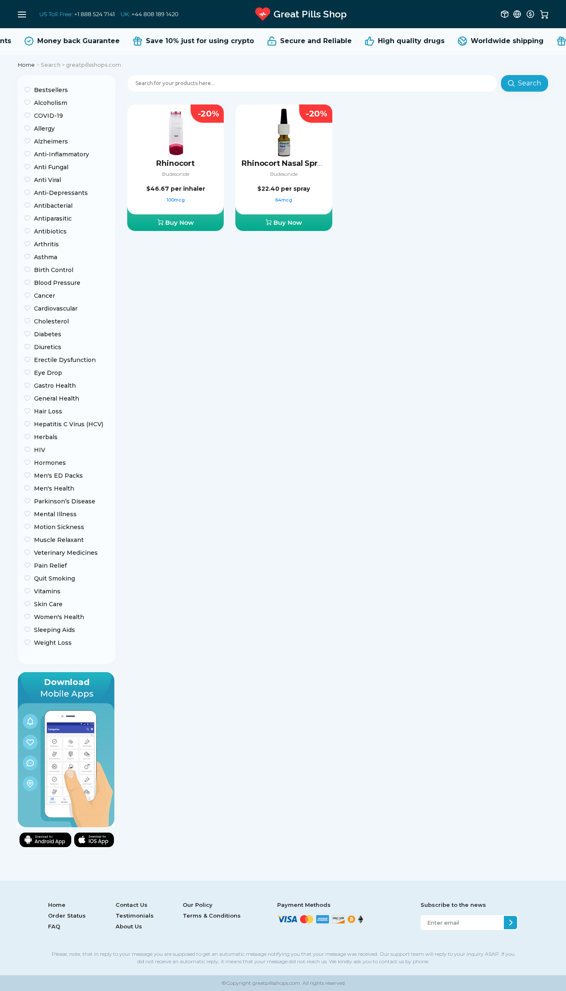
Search (529, 83)
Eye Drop (48, 372)
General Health (56, 398)
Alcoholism (50, 103)
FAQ (54, 926)
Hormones (50, 462)
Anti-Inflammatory (61, 154)
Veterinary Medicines (66, 552)
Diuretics (47, 347)
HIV (39, 450)
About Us (129, 926)
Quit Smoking (54, 578)
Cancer (44, 295)
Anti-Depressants (61, 192)
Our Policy (198, 904)
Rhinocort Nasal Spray (284, 163)
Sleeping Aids (54, 630)
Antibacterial (53, 205)
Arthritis (46, 244)
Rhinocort (175, 163)
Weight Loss (53, 642)
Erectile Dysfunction (65, 360)
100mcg (176, 200)
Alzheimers (51, 141)
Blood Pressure (57, 282)
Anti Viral (47, 180)
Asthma (45, 257)
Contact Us (132, 904)
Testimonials (135, 915)
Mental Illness (55, 514)
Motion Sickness (59, 527)
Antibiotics (50, 231)
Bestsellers (51, 90)
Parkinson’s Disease (64, 501)
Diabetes (47, 334)
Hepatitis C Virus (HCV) (68, 424)
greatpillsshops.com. (276, 983)
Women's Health (59, 617)
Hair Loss (48, 411)
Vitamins (47, 591)
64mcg (283, 200)
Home (26, 64)
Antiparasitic (53, 218)
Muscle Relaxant (59, 540)
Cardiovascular (55, 308)
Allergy (44, 128)
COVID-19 (48, 115)
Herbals (46, 437)
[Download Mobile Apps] (66, 749)
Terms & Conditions (212, 915)
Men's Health (54, 488)
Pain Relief (50, 565)
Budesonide (175, 174)
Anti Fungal (51, 167)
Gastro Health (55, 385)
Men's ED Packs (58, 475)
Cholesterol (51, 321)
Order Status (67, 915)
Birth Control (53, 270)
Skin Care (48, 604)
